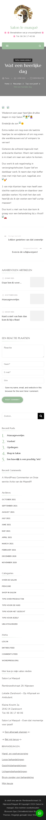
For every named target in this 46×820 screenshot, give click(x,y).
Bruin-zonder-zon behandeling (18, 777)
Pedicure (6, 586)
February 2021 (9, 550)
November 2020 (9, 562)
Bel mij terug (12, 739)
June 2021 (6, 524)
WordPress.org (10, 660)
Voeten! (11, 441)
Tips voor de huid (11, 605)
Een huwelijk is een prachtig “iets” (24, 459)
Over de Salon (9, 580)
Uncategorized (10, 624)
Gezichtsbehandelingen (14, 765)
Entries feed (8, 648)
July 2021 (6, 518)
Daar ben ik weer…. (12, 282)
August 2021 (8, 512)
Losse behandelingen (13, 759)
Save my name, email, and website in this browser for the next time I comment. (23, 389)
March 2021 (7, 543)
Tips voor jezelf (23, 60)
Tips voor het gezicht (13, 611)
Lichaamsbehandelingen (14, 771)
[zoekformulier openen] (40, 46)
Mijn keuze (7, 783)
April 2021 (7, 537)
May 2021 (6, 531)
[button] (39, 813)
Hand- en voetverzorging (15, 753)
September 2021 (9, 506)
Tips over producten (13, 599)
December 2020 (9, 556)
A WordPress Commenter (15, 477)
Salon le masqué (24, 27)
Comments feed (10, 654)
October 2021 (9, 499)
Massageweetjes (10, 299)
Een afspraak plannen (16, 732)
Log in (5, 641)
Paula (7, 78)
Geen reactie (38, 78)
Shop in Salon (14, 453)
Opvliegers (12, 447)
